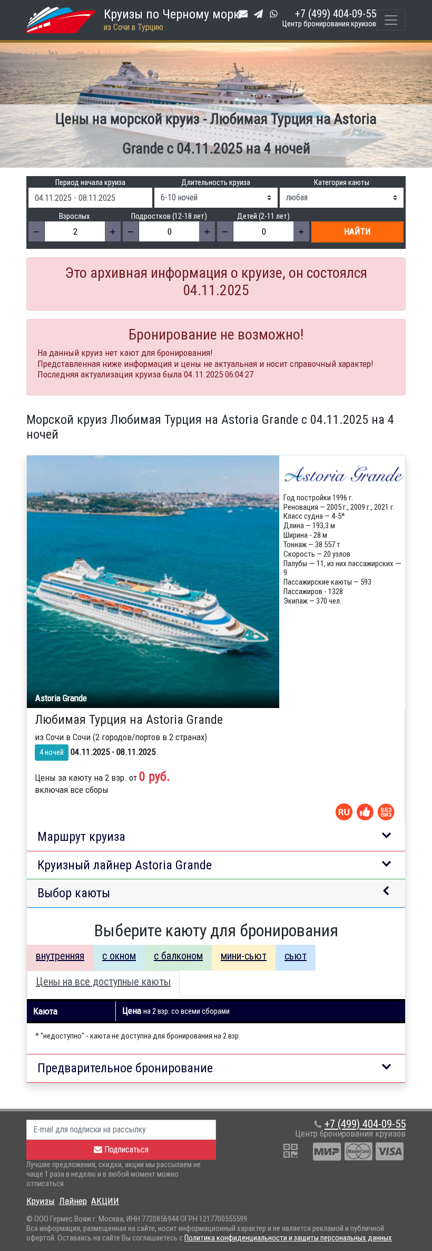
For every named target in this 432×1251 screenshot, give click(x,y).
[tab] (60, 958)
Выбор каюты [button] (73, 893)
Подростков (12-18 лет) (169, 216)
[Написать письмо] (245, 13)
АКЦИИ (105, 1201)
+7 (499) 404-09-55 (335, 13)
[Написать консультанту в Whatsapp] (275, 13)
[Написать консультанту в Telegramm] (260, 13)
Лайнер (73, 1201)
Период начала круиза (90, 182)
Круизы (40, 1201)
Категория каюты (341, 182)
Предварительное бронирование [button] (125, 1068)
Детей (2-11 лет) (263, 216)
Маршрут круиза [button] (81, 836)
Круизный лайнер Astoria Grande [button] (124, 865)
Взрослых (74, 216)
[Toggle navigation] (391, 20)
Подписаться (125, 1150)
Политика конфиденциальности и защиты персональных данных (288, 1238)
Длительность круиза (215, 182)
